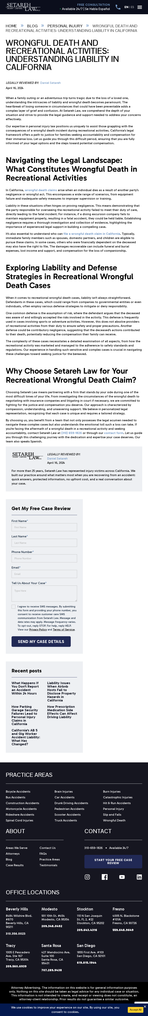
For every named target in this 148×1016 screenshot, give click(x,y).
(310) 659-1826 (71, 433)
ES (132, 7)
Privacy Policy (38, 629)
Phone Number (23, 552)
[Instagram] (87, 877)
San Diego (86, 945)
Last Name (20, 536)
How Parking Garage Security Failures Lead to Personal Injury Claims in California (25, 715)
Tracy (10, 945)
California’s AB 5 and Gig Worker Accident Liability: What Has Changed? (26, 737)
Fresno (118, 909)
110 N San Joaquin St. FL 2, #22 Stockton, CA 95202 (90, 919)
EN (126, 7)
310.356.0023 (15, 933)
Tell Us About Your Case (29, 583)
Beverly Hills (17, 909)
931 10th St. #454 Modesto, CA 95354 (55, 917)
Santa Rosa (51, 945)
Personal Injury (65, 25)
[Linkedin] (139, 877)
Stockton (85, 909)
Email (16, 567)
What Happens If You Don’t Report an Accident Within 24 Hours (25, 688)
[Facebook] (105, 877)
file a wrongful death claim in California (91, 234)
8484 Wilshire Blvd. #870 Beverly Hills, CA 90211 (19, 921)
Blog (32, 25)
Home (11, 25)
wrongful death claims (41, 190)
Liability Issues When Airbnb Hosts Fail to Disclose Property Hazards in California (61, 691)
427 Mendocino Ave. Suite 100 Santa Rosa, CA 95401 (55, 957)
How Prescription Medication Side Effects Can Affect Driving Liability (62, 712)
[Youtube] (122, 877)
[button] (139, 7)
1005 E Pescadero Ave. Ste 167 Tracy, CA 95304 (18, 955)
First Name (20, 521)
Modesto (49, 909)
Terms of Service (64, 629)
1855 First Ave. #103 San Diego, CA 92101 (91, 954)
